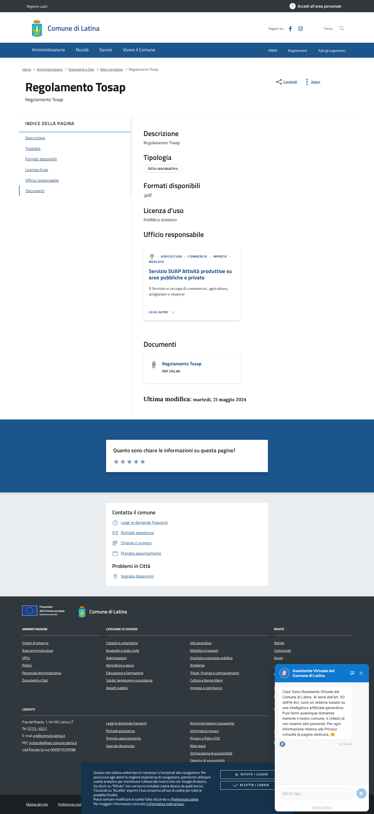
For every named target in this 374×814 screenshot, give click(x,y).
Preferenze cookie (184, 799)
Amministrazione (50, 69)
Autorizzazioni (116, 658)
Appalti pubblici (117, 688)
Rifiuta (254, 774)
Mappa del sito (37, 804)
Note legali (198, 746)
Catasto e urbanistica (122, 643)
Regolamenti (297, 50)
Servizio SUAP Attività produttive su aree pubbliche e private (190, 274)
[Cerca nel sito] (341, 28)
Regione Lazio (37, 6)
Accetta (254, 784)
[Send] (361, 793)
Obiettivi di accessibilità (207, 760)
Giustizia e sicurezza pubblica (211, 658)
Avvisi (278, 658)
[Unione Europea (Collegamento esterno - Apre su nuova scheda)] (44, 612)
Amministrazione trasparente (212, 723)
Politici (27, 665)
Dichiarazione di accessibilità (211, 753)
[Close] (361, 673)
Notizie (279, 643)
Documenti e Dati (81, 69)
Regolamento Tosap (182, 363)
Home (26, 69)
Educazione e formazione (124, 673)
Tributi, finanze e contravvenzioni (214, 673)
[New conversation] (352, 673)
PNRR (272, 50)
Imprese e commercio (206, 688)
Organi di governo (35, 643)
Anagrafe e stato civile (122, 650)
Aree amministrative (37, 650)
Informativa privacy (204, 731)
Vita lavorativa (200, 643)
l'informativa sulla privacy (165, 803)
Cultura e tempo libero (206, 680)
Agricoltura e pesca (120, 665)
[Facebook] (288, 28)
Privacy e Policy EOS (205, 738)
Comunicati (282, 650)
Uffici (26, 658)
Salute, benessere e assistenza (129, 680)
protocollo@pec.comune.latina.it (53, 743)
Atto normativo (111, 69)
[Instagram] (298, 28)
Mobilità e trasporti (204, 650)
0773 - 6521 (37, 728)
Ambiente (197, 665)
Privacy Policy (322, 807)
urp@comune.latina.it (49, 735)
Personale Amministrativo (41, 673)
